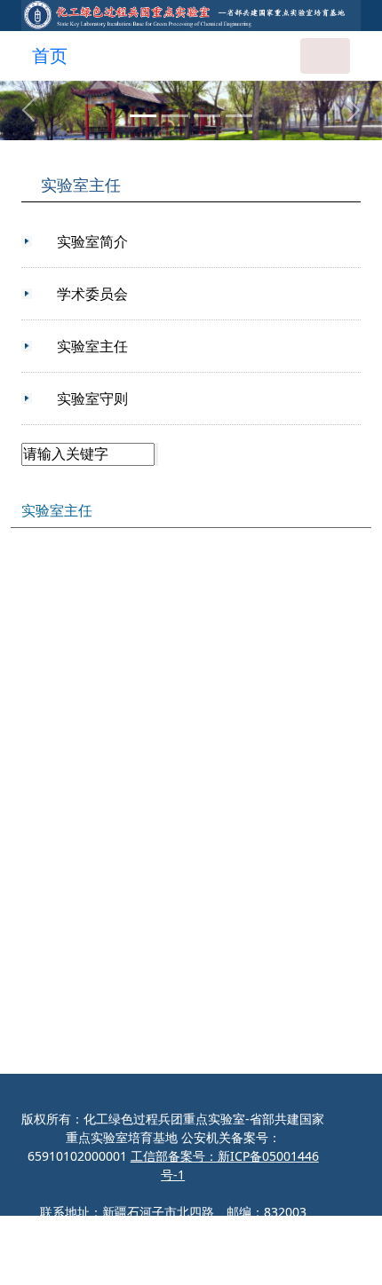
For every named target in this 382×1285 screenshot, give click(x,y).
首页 (50, 55)
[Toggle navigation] (325, 56)
